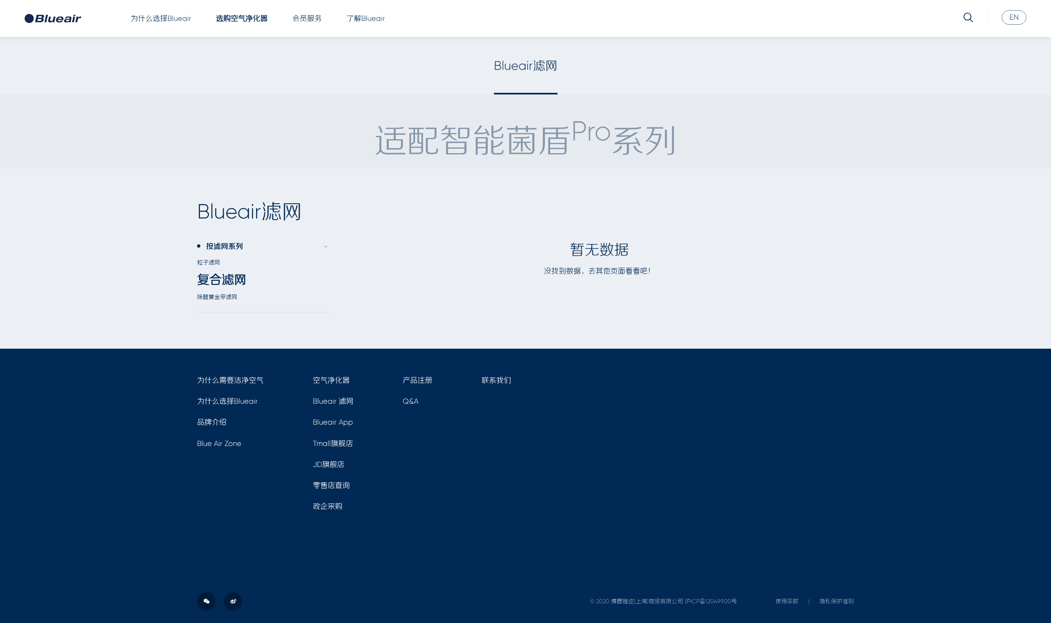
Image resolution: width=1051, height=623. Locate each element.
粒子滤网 (208, 262)
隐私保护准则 (836, 601)
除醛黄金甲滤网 (217, 297)
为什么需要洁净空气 (230, 380)
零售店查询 (331, 485)
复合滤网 (221, 280)
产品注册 (417, 380)
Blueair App (333, 422)
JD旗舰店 (328, 464)
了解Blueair (366, 18)
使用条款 (787, 601)
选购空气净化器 (242, 18)
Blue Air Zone (219, 443)
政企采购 (327, 506)
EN (1014, 17)
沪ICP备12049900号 (711, 601)
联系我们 (496, 380)
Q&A (410, 401)
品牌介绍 (212, 422)
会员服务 (307, 18)
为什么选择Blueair (161, 18)
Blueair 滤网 (333, 401)
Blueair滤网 (526, 66)
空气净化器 (331, 380)
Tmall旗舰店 (333, 443)
